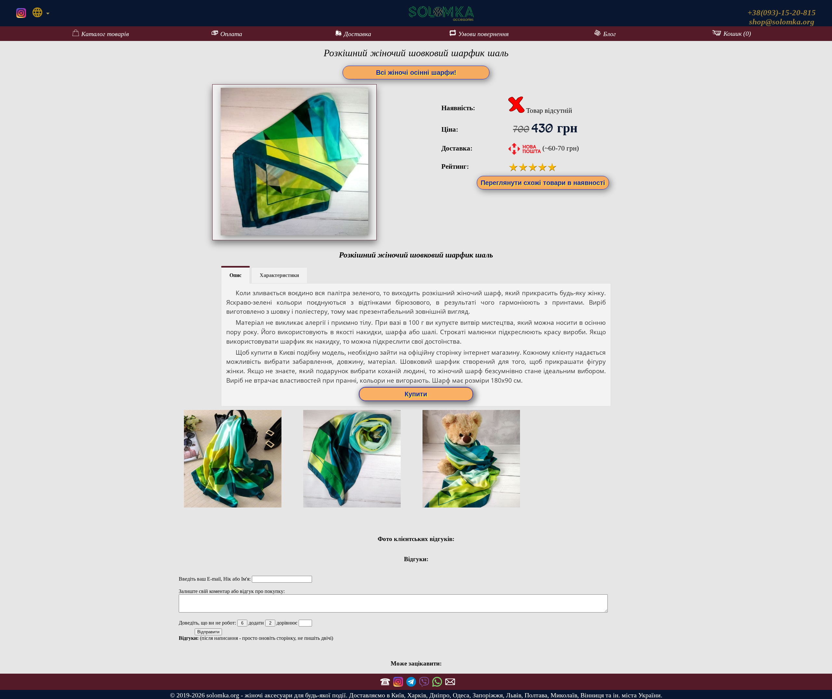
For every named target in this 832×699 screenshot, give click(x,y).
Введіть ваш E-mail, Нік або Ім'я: (215, 579)
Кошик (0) (737, 33)
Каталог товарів (105, 33)
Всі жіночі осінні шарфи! (416, 72)
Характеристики (279, 275)
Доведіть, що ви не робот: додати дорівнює (239, 623)
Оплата (231, 33)
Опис (235, 275)
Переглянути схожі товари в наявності (543, 182)
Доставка (357, 33)
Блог (609, 33)
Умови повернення (483, 33)
